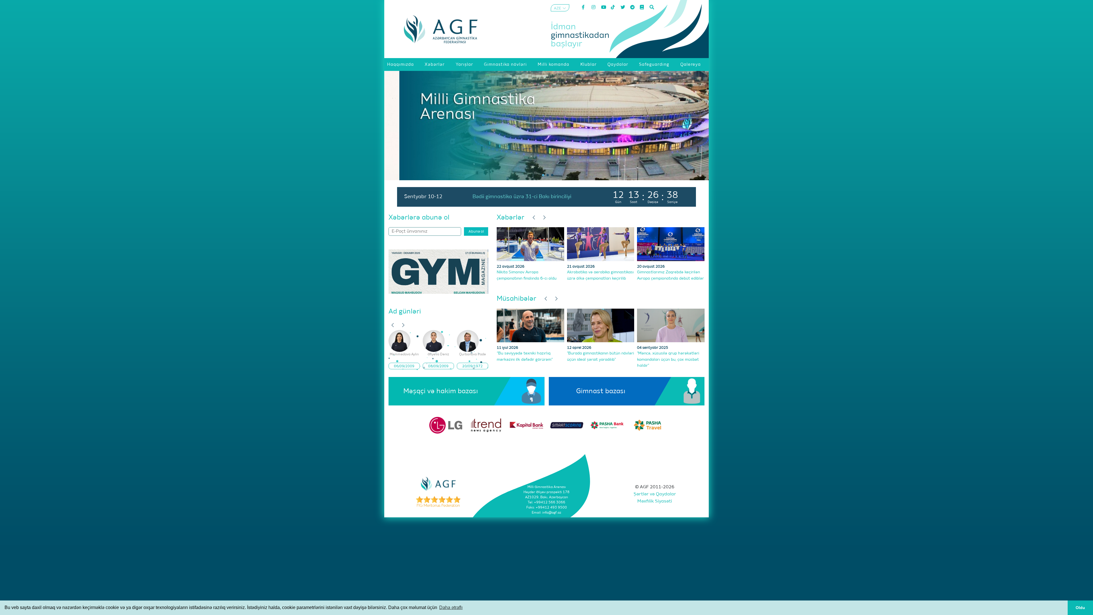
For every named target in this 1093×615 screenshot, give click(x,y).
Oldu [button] (1080, 607)
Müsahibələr (516, 298)
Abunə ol (476, 231)
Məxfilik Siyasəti (654, 501)
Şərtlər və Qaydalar (655, 494)
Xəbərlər (510, 217)
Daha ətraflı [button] (451, 607)
